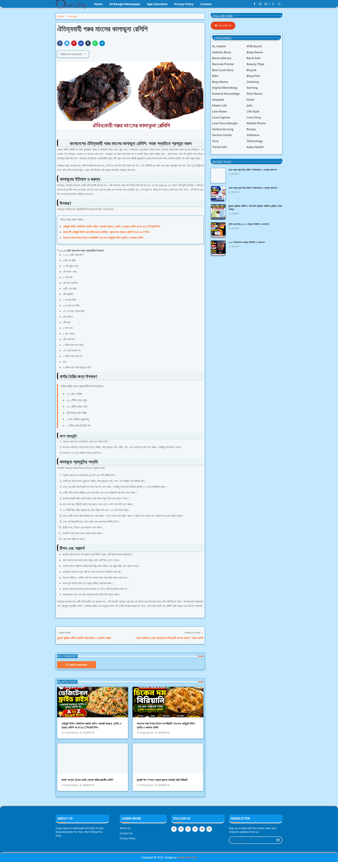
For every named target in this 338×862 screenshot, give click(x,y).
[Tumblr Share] (88, 43)
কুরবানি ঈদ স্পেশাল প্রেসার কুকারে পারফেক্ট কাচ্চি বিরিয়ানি (162, 780)
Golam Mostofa (187, 857)
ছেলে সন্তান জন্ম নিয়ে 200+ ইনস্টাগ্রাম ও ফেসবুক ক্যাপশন (253, 187)
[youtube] (266, 4)
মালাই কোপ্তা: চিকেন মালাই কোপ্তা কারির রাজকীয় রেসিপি (87, 780)
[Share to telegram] (102, 43)
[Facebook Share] (60, 43)
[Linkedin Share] (81, 43)
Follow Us (224, 25)
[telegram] (188, 829)
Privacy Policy (127, 838)
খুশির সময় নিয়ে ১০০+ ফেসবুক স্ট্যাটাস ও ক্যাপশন (249, 224)
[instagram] (260, 4)
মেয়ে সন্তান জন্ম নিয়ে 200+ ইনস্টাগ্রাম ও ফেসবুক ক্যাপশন (253, 169)
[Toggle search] (279, 4)
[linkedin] (195, 829)
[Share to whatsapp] (95, 43)
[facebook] (254, 4)
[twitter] (202, 829)
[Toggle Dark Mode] (273, 4)
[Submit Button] (278, 840)
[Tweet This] (67, 43)
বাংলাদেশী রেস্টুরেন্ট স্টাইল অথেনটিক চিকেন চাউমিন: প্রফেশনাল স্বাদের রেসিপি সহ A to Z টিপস (106, 232)
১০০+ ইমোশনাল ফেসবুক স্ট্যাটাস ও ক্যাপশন (247, 242)
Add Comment (78, 664)
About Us (125, 828)
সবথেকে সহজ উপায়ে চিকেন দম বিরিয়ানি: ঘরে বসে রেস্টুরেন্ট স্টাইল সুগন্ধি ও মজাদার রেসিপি (103, 238)
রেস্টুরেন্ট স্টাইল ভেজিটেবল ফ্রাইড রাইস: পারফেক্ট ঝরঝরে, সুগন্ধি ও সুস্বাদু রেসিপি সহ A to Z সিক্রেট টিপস (111, 226)
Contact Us (126, 833)
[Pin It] (74, 43)
